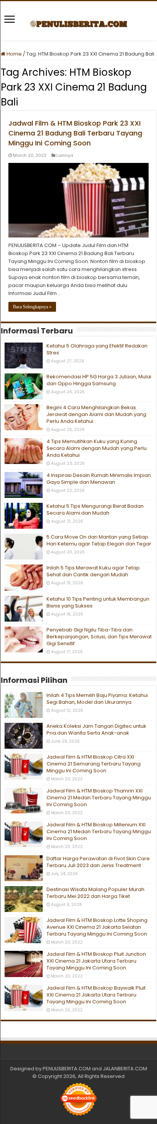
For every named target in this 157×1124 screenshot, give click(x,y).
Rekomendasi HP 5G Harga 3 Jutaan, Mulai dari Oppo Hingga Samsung (98, 380)
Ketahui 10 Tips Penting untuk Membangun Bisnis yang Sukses (97, 602)
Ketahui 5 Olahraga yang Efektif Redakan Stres (96, 349)
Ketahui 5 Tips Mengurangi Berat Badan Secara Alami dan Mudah (95, 509)
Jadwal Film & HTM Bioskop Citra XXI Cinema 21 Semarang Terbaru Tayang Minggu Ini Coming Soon (93, 763)
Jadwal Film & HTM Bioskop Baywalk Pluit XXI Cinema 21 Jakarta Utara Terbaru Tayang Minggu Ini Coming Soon (96, 994)
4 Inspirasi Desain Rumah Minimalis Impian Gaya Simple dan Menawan (98, 479)
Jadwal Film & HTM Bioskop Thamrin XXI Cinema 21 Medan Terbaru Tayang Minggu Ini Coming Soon (98, 797)
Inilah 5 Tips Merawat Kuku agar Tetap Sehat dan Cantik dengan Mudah (93, 571)
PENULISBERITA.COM (67, 1068)
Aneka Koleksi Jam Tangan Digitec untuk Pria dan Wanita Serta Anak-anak (96, 729)
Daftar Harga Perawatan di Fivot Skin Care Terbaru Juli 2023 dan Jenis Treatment (98, 862)
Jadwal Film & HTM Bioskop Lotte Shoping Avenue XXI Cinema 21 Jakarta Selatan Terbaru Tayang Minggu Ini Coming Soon (96, 927)
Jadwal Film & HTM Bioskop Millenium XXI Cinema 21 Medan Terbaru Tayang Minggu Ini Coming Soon (98, 831)
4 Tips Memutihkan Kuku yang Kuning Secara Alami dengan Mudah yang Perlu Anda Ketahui (96, 448)
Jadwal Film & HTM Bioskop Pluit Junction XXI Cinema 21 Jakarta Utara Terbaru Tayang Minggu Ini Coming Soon (96, 960)
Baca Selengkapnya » (32, 306)
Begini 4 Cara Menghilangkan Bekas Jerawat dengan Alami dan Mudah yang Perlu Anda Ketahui (96, 414)
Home (13, 53)
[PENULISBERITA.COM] (78, 21)
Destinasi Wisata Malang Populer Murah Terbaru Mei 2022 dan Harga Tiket (95, 893)
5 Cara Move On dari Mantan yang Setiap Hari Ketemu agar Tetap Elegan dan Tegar (98, 540)
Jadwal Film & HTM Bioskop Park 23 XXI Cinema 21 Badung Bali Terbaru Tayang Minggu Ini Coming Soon (75, 133)
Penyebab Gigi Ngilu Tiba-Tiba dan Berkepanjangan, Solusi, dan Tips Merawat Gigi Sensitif (99, 636)
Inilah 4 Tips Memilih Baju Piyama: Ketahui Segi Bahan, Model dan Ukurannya (97, 699)
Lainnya (64, 155)
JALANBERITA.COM (125, 1068)
